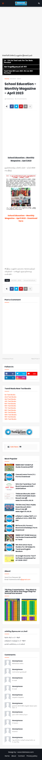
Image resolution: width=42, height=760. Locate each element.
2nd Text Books (10, 397)
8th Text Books (10, 410)
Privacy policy (32, 756)
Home (7, 79)
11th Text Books (10, 417)
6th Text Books (10, 406)
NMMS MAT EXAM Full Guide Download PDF (24, 466)
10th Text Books (10, 415)
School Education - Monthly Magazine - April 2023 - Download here (21, 218)
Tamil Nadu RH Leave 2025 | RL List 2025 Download (18, 72)
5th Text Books (10, 403)
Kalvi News (14, 447)
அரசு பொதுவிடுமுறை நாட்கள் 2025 (15, 67)
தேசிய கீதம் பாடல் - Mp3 (12, 637)
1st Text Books (10, 395)
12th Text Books (10, 419)
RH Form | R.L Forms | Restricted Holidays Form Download (26, 528)
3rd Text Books (10, 399)
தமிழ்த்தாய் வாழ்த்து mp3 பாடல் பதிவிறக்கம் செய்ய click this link (26, 518)
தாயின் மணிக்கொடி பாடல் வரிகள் (15, 644)
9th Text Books (10, 412)
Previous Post (8, 359)
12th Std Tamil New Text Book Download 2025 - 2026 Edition (26, 486)
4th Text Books (10, 401)
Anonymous (17, 661)
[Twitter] (16, 106)
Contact (21, 756)
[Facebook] (12, 106)
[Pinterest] (21, 106)
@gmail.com (25, 579)
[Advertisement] (21, 31)
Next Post (35, 359)
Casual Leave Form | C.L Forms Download (26, 475)
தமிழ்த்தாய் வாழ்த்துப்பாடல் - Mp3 (15, 641)
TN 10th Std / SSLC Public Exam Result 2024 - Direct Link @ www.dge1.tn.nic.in (26, 508)
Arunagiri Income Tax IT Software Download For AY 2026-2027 (26, 558)
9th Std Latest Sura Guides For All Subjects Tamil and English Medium (25, 548)
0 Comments (22, 99)
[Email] (26, 106)
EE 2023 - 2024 (15, 79)
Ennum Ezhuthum (29, 280)
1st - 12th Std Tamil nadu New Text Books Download (18, 61)
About (13, 756)
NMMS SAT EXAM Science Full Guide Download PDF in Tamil (26, 537)
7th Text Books (10, 408)
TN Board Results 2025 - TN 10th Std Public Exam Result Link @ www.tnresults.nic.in (26, 497)
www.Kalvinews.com (25, 752)
